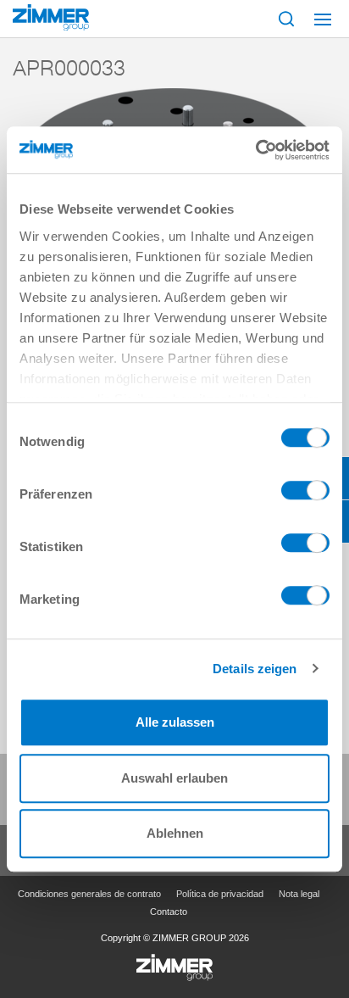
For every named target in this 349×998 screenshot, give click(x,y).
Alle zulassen (175, 722)
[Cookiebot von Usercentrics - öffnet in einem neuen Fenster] (255, 150)
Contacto (168, 911)
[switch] (305, 494)
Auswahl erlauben (174, 778)
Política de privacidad (219, 894)
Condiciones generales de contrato (89, 894)
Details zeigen (254, 668)
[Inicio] (51, 17)
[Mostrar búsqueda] (286, 18)
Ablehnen (175, 833)
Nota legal (299, 894)
